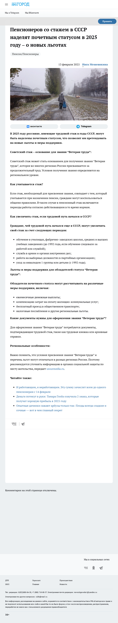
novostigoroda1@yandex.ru (85, 592)
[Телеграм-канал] (84, 126)
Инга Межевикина (95, 64)
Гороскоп (36, 580)
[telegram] (24, 424)
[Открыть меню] (6, 4)
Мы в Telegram (12, 12)
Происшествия (66, 580)
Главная (35, 584)
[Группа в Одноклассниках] (93, 568)
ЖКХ (7, 584)
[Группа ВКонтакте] (34, 126)
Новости (63, 584)
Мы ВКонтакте (32, 12)
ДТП (7, 580)
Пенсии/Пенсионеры (25, 54)
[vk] (14, 424)
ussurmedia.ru (55, 369)
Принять (107, 21)
